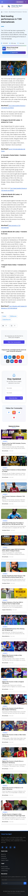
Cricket (5, 11)
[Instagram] (14, 412)
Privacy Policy (4, 866)
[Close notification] (26, 2)
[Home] (2, 11)
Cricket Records (7, 319)
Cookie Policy (4, 870)
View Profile (15, 52)
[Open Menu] (2, 6)
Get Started (20, 2)
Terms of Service (5, 868)
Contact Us (4, 858)
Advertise (3, 856)
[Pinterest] (14, 417)
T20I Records (13, 316)
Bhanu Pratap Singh (12, 47)
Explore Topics (4, 860)
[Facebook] (9, 412)
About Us (3, 854)
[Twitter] (19, 412)
